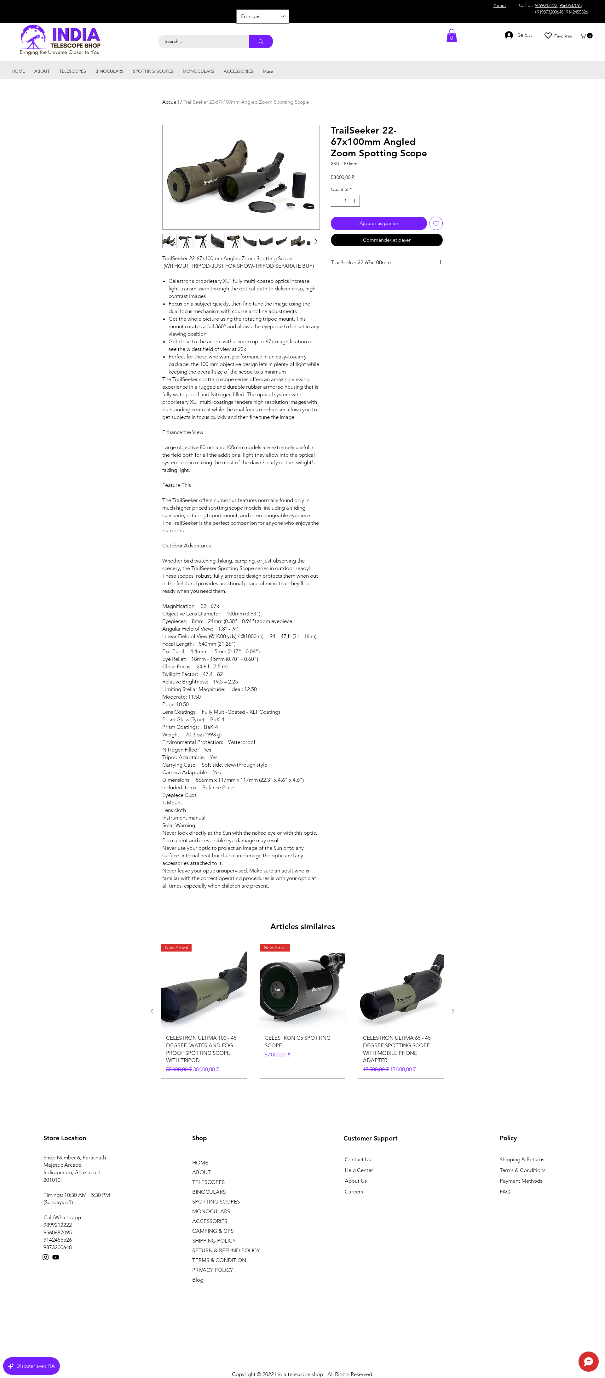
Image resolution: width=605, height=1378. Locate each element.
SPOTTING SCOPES (216, 1201)
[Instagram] (45, 1257)
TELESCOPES (208, 1182)
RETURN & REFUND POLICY (226, 1250)
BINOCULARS (209, 1192)
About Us (356, 1181)
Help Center (359, 1170)
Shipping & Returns (522, 1159)
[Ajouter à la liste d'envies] (436, 223)
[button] (587, 35)
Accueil (170, 102)
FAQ (505, 1191)
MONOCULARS (211, 1211)
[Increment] (355, 200)
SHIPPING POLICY (214, 1241)
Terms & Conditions (522, 1170)
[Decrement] (336, 200)
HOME (200, 1162)
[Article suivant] (453, 1011)
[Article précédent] (152, 1011)
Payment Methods (522, 1181)
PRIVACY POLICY (212, 1270)
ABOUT (201, 1172)
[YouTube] (56, 1257)
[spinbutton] (345, 200)
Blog (197, 1280)
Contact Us (358, 1159)
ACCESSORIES (209, 1221)
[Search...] (261, 41)
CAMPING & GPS (212, 1231)
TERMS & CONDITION (219, 1260)
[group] (302, 1011)
